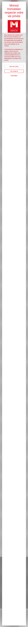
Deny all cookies (14, 66)
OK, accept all (14, 71)
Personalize (14, 75)
